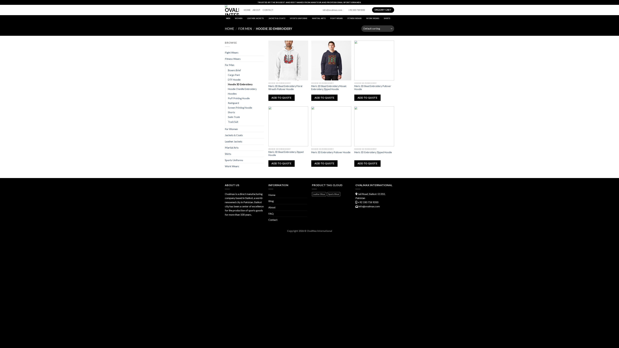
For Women (231, 128)
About (256, 10)
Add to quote (281, 97)
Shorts (231, 112)
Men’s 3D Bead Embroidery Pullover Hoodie (372, 88)
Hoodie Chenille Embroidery (242, 89)
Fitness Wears (355, 18)
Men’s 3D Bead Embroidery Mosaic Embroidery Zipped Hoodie (329, 88)
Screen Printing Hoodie (240, 107)
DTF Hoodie (234, 79)
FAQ (271, 213)
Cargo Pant (234, 75)
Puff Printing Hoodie (239, 98)
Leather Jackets (255, 18)
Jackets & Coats (277, 18)
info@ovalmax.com (369, 206)
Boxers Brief (234, 70)
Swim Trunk (234, 117)
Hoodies (232, 93)
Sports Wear (333, 194)
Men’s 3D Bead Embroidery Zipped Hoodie (286, 153)
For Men (245, 28)
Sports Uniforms (298, 18)
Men (228, 18)
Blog (271, 201)
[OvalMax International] (232, 10)
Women (238, 18)
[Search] (368, 10)
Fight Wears (336, 18)
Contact (268, 10)
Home (247, 10)
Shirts (387, 18)
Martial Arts (319, 18)
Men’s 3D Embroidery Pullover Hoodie (330, 152)
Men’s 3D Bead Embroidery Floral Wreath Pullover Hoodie (285, 88)
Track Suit (233, 122)
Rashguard (233, 103)
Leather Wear (319, 194)
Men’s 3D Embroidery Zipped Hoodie (373, 152)
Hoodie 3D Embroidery (240, 84)
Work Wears (372, 18)
